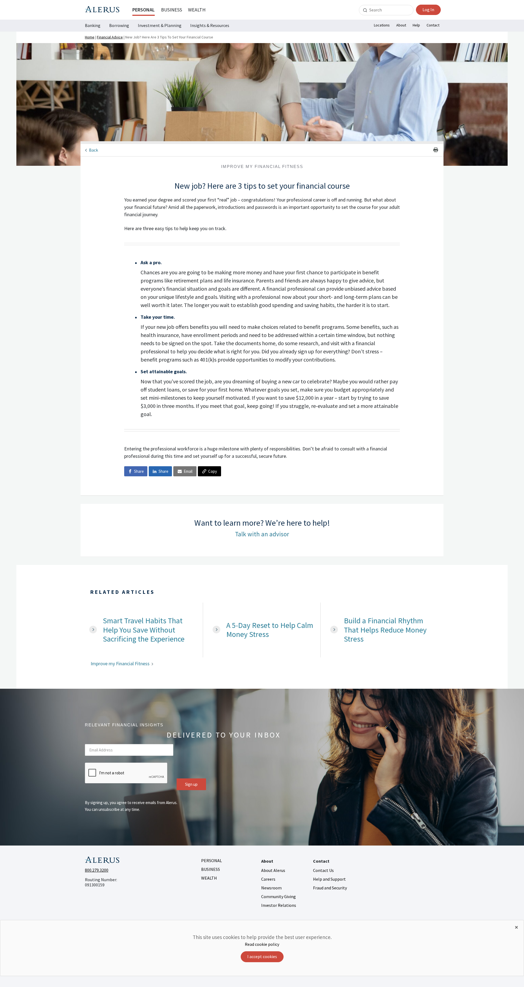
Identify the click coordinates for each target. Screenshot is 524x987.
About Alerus (273, 870)
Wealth (197, 10)
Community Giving (278, 896)
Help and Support (329, 879)
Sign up (191, 784)
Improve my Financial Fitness (120, 663)
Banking (92, 25)
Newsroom (271, 887)
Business (171, 10)
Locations (382, 25)
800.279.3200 (96, 870)
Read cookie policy (262, 944)
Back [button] (93, 150)
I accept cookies (262, 956)
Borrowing (119, 25)
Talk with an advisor (262, 534)
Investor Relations (278, 905)
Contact (433, 25)
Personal (143, 10)
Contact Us (323, 870)
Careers (268, 879)
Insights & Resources (209, 25)
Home (89, 37)
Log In (428, 9)
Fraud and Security (330, 887)
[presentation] (126, 773)
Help (416, 25)
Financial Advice (110, 37)
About (401, 25)
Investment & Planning (159, 25)
